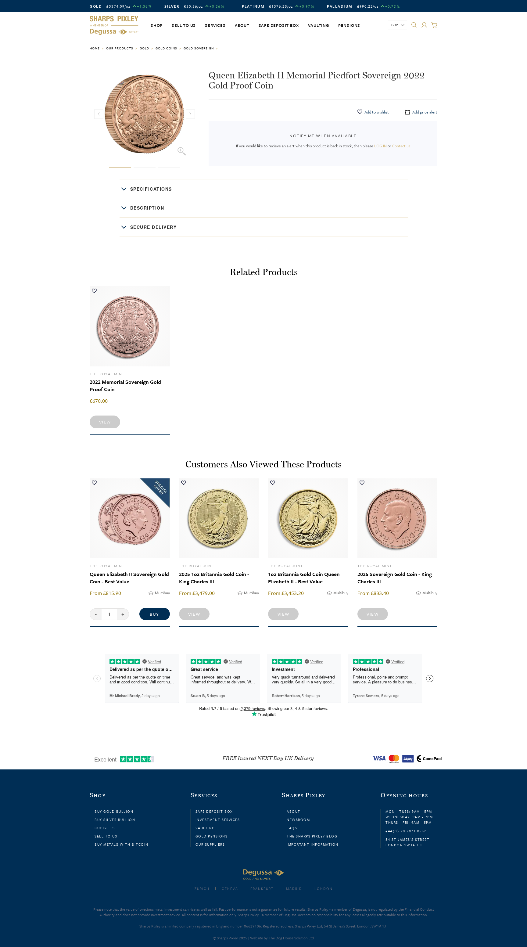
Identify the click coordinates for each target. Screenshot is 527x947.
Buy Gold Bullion (114, 811)
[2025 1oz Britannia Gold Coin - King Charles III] (219, 518)
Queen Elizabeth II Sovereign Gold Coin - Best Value (129, 577)
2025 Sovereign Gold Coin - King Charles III (394, 577)
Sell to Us (106, 836)
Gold (144, 48)
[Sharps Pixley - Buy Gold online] (114, 25)
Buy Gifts (105, 827)
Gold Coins (166, 48)
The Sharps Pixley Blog (312, 836)
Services (215, 25)
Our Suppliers (210, 844)
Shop (157, 25)
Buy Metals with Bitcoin (122, 844)
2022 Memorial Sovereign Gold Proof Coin (125, 385)
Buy (154, 614)
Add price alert (424, 112)
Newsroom (298, 819)
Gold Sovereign (199, 48)
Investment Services (217, 819)
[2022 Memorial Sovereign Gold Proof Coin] (130, 326)
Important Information (313, 844)
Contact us (401, 146)
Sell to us (184, 25)
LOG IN (380, 146)
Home (95, 48)
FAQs (292, 827)
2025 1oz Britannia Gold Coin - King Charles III (214, 577)
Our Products (119, 48)
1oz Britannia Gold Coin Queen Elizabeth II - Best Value (304, 577)
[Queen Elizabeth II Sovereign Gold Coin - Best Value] (130, 518)
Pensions (349, 25)
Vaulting (318, 25)
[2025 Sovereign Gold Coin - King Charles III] (397, 518)
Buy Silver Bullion (115, 819)
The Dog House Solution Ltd (291, 938)
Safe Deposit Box (279, 25)
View (105, 422)
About (242, 25)
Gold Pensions (211, 836)
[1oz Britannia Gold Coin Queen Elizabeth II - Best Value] (308, 518)
